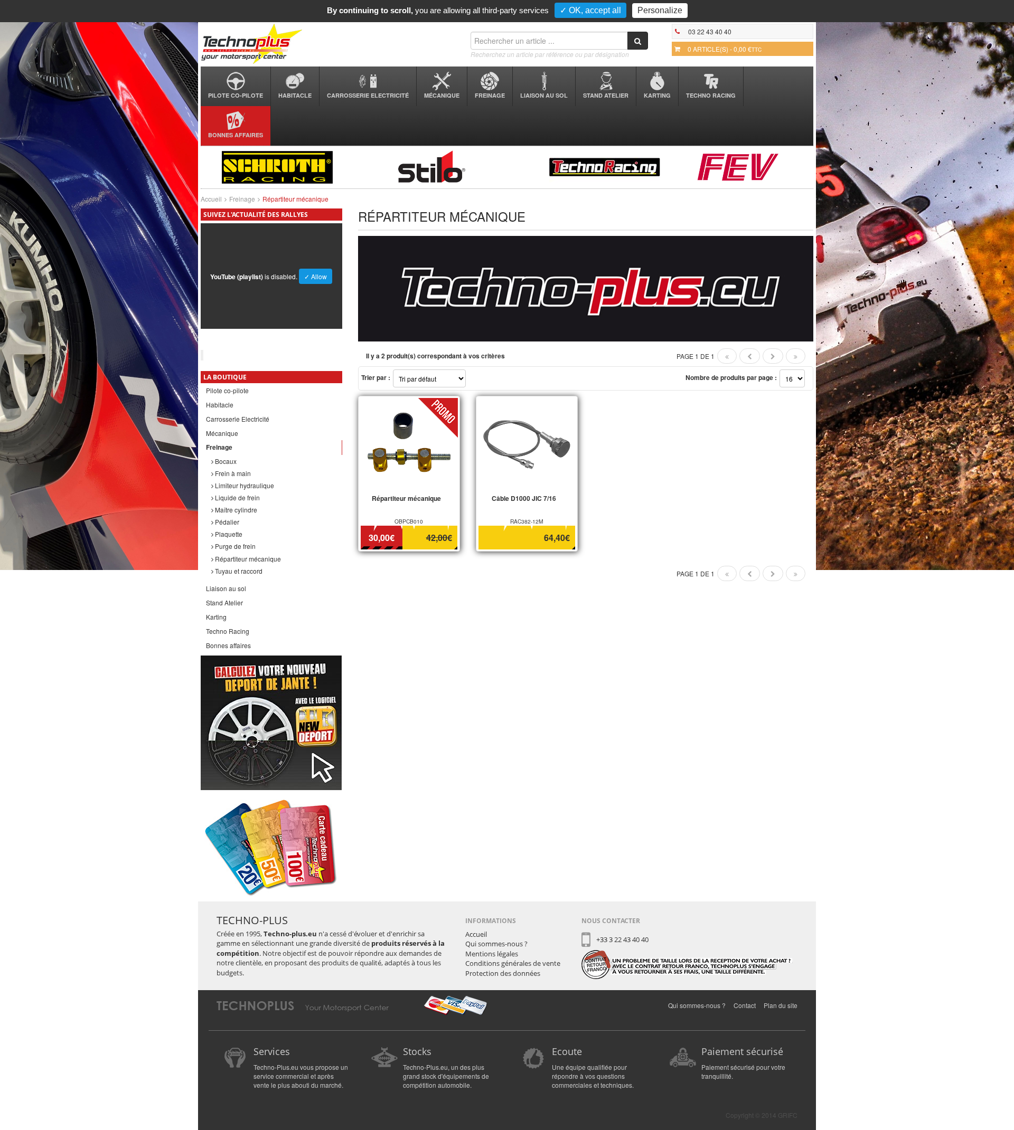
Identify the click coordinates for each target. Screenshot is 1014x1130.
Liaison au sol (544, 95)
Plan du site (780, 1005)
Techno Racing (711, 95)
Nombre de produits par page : (731, 377)
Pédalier (226, 521)
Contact (745, 1005)
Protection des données (502, 973)
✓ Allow (315, 276)
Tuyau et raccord (237, 570)
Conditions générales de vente (512, 963)
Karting (657, 95)
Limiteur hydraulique (243, 485)
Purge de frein (234, 546)
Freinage (490, 95)
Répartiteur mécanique (247, 558)
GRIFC (787, 1114)
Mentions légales (491, 953)
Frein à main (232, 473)
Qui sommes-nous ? (496, 943)
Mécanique (441, 95)
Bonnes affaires (235, 135)
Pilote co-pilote (235, 95)
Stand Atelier (605, 95)
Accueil (211, 198)
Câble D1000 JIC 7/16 (524, 498)
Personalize (659, 10)
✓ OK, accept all (590, 10)
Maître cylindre (235, 509)
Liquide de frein (236, 497)
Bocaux (225, 461)
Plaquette (227, 533)
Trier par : (375, 377)
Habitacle (295, 95)
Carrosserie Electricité (368, 95)
